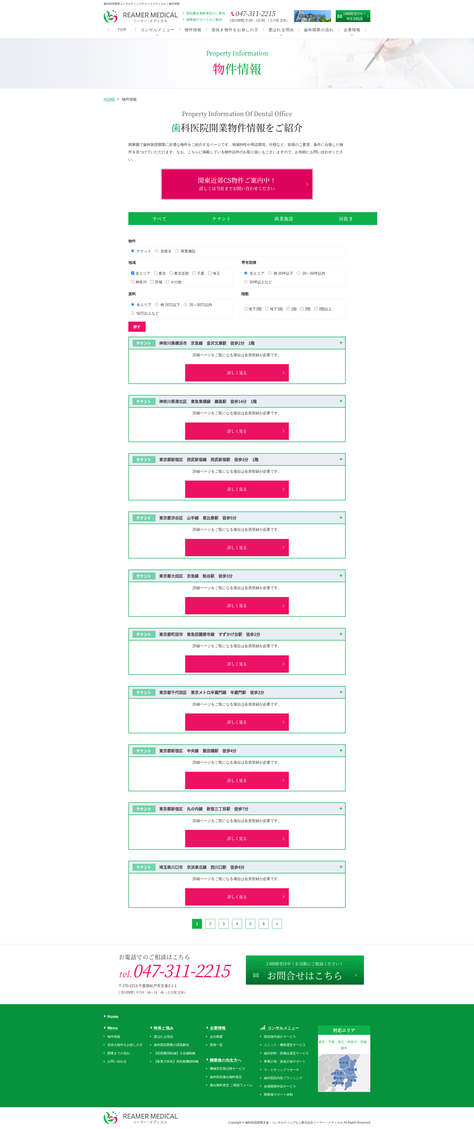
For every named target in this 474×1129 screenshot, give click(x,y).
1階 (294, 309)
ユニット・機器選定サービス (285, 1045)
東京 (162, 273)
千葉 (200, 273)
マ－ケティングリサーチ (281, 1070)
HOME (109, 99)
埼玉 (216, 273)
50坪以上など (261, 282)
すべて (159, 218)
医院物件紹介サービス (280, 1037)
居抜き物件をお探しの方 (235, 30)
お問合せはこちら (305, 971)
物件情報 (193, 30)
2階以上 (325, 309)
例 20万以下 (170, 305)
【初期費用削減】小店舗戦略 (175, 1053)
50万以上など (148, 313)
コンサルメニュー (157, 30)
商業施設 (283, 218)
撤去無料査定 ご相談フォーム (231, 1085)
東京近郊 (181, 273)
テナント (221, 218)
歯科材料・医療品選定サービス (286, 1053)
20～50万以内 (200, 305)
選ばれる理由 (281, 30)
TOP (122, 30)
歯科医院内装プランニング (283, 1078)
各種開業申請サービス (280, 1086)
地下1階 (276, 309)
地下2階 (255, 309)
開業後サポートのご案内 (204, 20)
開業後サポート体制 (278, 1094)
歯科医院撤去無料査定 (226, 1077)
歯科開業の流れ (319, 30)
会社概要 (216, 1037)
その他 (175, 282)
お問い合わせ (117, 1061)
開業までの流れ (118, 1053)
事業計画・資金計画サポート (285, 1061)
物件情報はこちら (312, 16)
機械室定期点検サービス (227, 1068)
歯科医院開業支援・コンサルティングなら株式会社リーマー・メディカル (294, 1122)
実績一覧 (216, 1045)
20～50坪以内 (313, 273)
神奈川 (141, 282)
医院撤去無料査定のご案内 (205, 13)
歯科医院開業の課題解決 (171, 1045)
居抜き (346, 218)
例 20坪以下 (283, 273)
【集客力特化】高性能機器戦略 (176, 1061)
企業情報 (352, 30)
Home (112, 1017)
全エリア (143, 273)
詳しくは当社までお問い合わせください (237, 183)
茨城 (158, 282)
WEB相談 (354, 16)
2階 (308, 309)
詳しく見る (237, 373)
